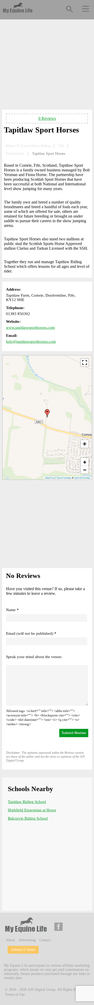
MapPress (50, 478)
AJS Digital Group (41, 989)
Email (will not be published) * (31, 633)
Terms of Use (15, 994)
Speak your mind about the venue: (34, 657)
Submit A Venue (23, 950)
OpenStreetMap (82, 478)
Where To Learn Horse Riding (28, 146)
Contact (45, 940)
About (10, 940)
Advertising (27, 940)
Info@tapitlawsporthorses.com (31, 341)
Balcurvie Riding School (28, 818)
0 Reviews (47, 118)
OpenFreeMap (64, 478)
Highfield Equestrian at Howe (32, 810)
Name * (12, 610)
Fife (61, 146)
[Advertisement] (47, 65)
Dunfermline (15, 154)
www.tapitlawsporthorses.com (30, 327)
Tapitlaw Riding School (27, 802)
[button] (47, 413)
